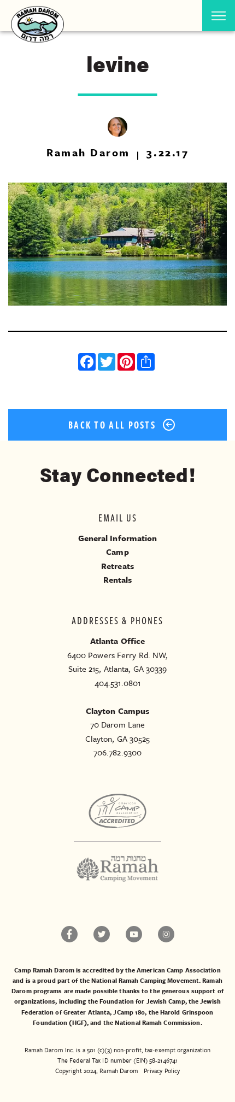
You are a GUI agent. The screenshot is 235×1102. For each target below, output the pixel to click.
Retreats (117, 566)
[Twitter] (108, 363)
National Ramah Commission (158, 1022)
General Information (117, 538)
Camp (117, 552)
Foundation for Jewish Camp (142, 1001)
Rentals (117, 579)
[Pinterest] (127, 363)
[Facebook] (88, 363)
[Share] (147, 363)
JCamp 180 (129, 1012)
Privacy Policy (162, 1070)
